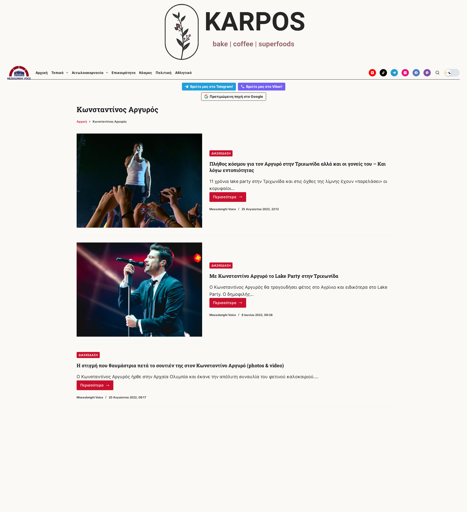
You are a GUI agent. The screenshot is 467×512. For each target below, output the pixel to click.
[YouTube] (372, 72)
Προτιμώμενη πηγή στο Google (236, 96)
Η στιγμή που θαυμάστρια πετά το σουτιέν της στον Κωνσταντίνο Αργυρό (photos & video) (180, 365)
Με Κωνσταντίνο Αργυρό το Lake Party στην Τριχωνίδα (273, 276)
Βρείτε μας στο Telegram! (211, 86)
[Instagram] (405, 72)
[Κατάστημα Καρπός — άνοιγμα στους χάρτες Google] (233, 32)
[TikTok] (383, 72)
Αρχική (42, 73)
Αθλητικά (183, 73)
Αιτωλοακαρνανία (87, 73)
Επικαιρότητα (123, 73)
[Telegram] (394, 72)
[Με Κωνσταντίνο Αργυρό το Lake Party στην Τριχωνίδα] (139, 290)
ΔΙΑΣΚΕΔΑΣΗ (221, 153)
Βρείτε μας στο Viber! (264, 86)
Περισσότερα (229, 198)
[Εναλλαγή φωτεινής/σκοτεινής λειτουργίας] (452, 73)
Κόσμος (145, 73)
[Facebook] (416, 72)
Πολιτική (163, 73)
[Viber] (427, 72)
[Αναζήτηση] (437, 72)
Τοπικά (57, 73)
